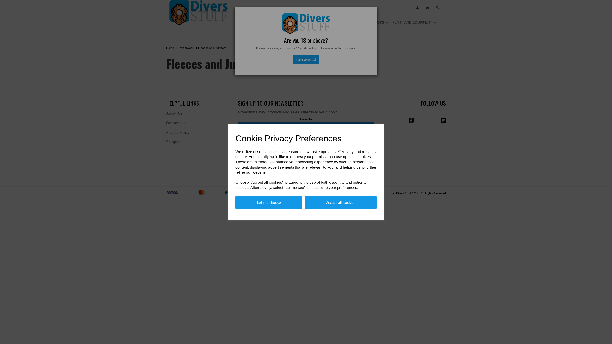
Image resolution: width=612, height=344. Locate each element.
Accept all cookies (340, 202)
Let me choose (269, 202)
